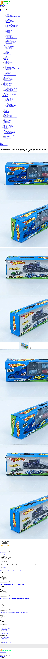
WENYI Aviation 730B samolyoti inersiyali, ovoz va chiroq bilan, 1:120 (14, 612)
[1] (0, 549)
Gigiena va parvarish (5, 639)
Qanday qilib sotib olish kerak (6, 628)
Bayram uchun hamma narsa (6, 642)
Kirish (1, 5)
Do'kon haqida (4, 630)
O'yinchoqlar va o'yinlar (5, 637)
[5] (3, 549)
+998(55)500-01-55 (3, 652)
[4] (2, 549)
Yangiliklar (3, 627)
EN (3, 10)
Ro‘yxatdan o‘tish (5, 5)
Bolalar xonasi (4, 638)
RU (2, 10)
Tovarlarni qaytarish (5, 631)
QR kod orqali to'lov (5, 633)
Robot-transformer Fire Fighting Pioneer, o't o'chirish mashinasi (12, 570)
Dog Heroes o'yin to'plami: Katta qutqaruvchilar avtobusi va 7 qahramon (14, 598)
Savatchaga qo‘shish (3, 552)
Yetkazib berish (4, 629)
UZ (0, 10)
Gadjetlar (3, 641)
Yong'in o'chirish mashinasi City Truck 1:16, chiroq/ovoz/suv (12, 584)
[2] (1, 549)
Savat (1, 6)
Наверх (1, 654)
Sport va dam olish (5, 640)
